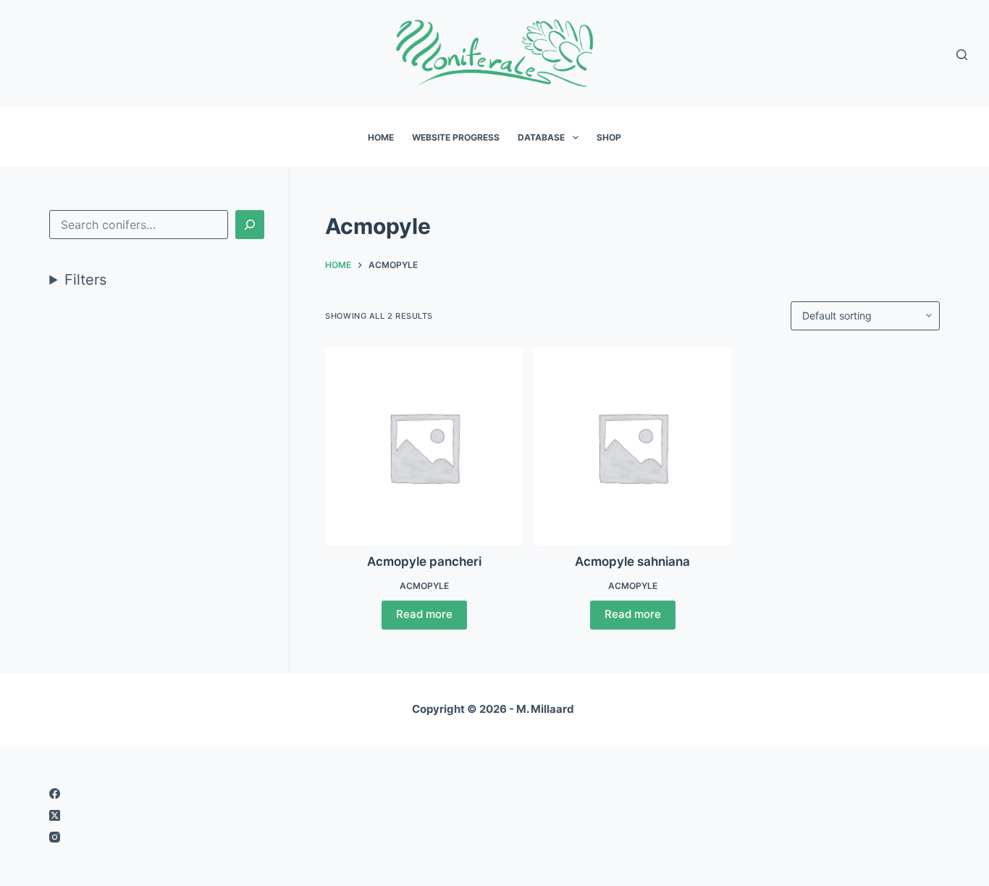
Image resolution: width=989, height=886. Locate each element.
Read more (424, 614)
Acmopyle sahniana (632, 561)
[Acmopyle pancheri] (424, 447)
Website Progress (456, 137)
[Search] (961, 54)
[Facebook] (262, 793)
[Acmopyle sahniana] (632, 447)
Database (541, 137)
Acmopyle (424, 585)
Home (381, 137)
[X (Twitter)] (262, 815)
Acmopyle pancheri (424, 561)
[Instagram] (262, 837)
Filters (85, 279)
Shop (609, 137)
